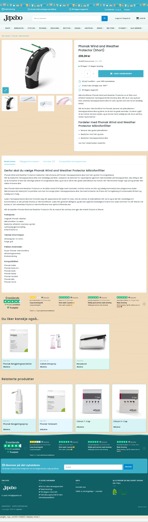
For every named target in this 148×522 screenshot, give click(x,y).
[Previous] (6, 67)
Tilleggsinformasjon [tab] (29, 161)
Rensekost (82, 364)
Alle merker (135, 28)
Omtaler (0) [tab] (49, 161)
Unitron (89, 28)
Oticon (31, 28)
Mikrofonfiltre (24, 36)
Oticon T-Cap (83, 421)
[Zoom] (5, 90)
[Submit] (105, 18)
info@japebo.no (15, 495)
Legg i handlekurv (123, 73)
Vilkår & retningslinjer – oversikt (89, 491)
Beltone (110, 28)
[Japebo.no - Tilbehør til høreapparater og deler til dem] (13, 18)
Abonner (128, 467)
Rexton (66, 28)
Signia (78, 28)
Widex (99, 28)
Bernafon (18, 28)
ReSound (55, 28)
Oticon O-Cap (120, 421)
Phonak (42, 28)
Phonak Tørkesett (48, 424)
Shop (7, 28)
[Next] (68, 67)
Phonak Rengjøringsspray (15, 424)
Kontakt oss (81, 487)
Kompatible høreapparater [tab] (72, 161)
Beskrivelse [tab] (9, 161)
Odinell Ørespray (48, 364)
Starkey (122, 28)
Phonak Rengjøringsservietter (17, 364)
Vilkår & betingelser (20, 506)
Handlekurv (6, 506)
